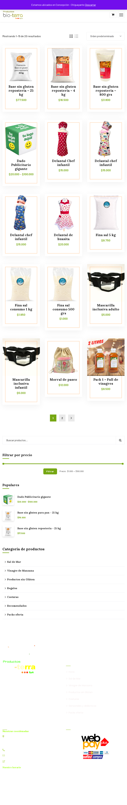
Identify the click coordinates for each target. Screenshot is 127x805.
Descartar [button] (90, 4)
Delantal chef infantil (106, 163)
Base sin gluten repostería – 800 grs (105, 90)
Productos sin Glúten (21, 579)
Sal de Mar (14, 561)
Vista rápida (31, 60)
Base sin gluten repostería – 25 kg (21, 90)
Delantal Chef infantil (63, 163)
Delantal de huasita (63, 237)
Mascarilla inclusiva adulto (105, 307)
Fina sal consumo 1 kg (21, 307)
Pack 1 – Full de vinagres (105, 381)
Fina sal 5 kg (106, 235)
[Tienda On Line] (12, 14)
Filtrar (50, 471)
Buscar (120, 440)
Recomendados (17, 605)
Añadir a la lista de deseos (31, 53)
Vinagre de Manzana (20, 570)
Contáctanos (13, 761)
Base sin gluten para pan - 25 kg (38, 512)
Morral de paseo (63, 379)
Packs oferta (15, 614)
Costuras (13, 597)
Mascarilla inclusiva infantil (21, 383)
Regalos (12, 588)
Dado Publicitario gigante (21, 165)
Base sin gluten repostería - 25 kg (39, 528)
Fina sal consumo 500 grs (63, 309)
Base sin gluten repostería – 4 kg (63, 90)
